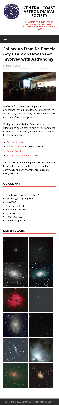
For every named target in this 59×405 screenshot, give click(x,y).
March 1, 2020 (13, 65)
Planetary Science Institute (22, 155)
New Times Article (15, 205)
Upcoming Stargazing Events (21, 198)
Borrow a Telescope (16, 209)
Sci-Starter (13, 146)
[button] (4, 39)
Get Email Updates (15, 220)
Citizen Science (15, 142)
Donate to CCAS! (15, 216)
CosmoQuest (14, 151)
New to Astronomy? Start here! (22, 195)
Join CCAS (11, 202)
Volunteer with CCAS (16, 213)
